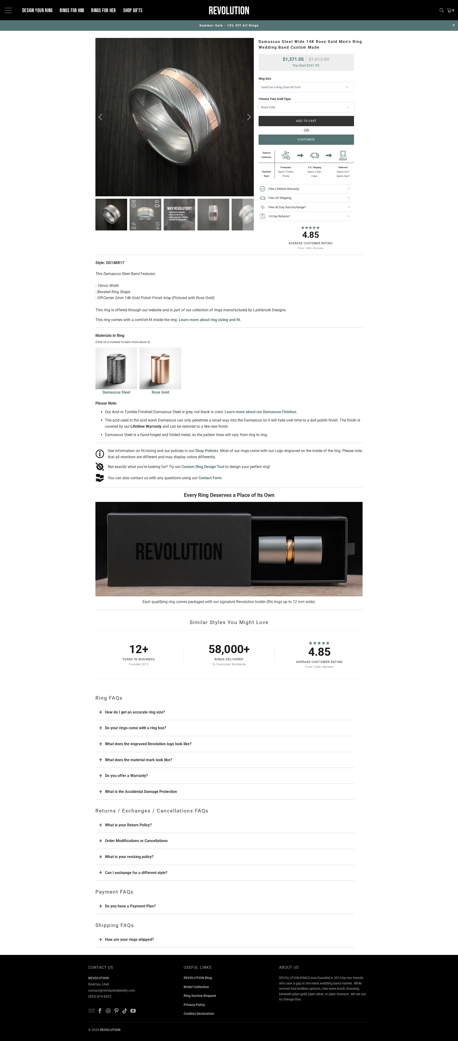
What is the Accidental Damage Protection (141, 791)
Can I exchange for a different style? (136, 872)
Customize (306, 139)
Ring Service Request (200, 996)
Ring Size (265, 78)
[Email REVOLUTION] (91, 1011)
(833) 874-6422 (99, 996)
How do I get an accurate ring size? (135, 712)
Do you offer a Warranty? (126, 775)
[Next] (248, 117)
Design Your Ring (37, 11)
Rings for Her (103, 11)
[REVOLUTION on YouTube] (133, 1011)
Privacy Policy (194, 1005)
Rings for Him (72, 11)
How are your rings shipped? (129, 939)
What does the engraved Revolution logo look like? (148, 744)
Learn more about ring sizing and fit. (210, 320)
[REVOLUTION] (229, 10)
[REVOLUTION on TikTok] (125, 1011)
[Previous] (101, 117)
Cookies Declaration (199, 1013)
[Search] (441, 10)
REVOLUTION (110, 1030)
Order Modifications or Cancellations (136, 840)
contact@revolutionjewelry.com (111, 990)
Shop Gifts (133, 11)
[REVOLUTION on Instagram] (108, 1011)
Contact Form (210, 478)
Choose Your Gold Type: (275, 99)
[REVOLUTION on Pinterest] (116, 1011)
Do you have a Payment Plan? (130, 906)
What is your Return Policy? (128, 825)
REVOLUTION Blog (198, 978)
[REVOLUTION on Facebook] (100, 1011)
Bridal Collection (196, 987)
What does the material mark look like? (138, 760)
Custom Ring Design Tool (203, 466)
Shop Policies (206, 450)
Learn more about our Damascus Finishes (260, 412)
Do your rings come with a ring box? (135, 728)
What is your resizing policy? (129, 856)
